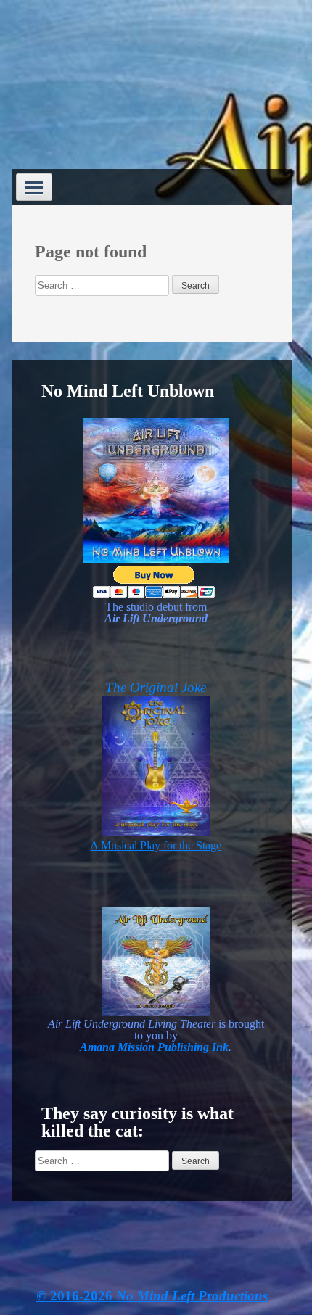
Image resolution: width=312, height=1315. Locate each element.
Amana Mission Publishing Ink (154, 1047)
